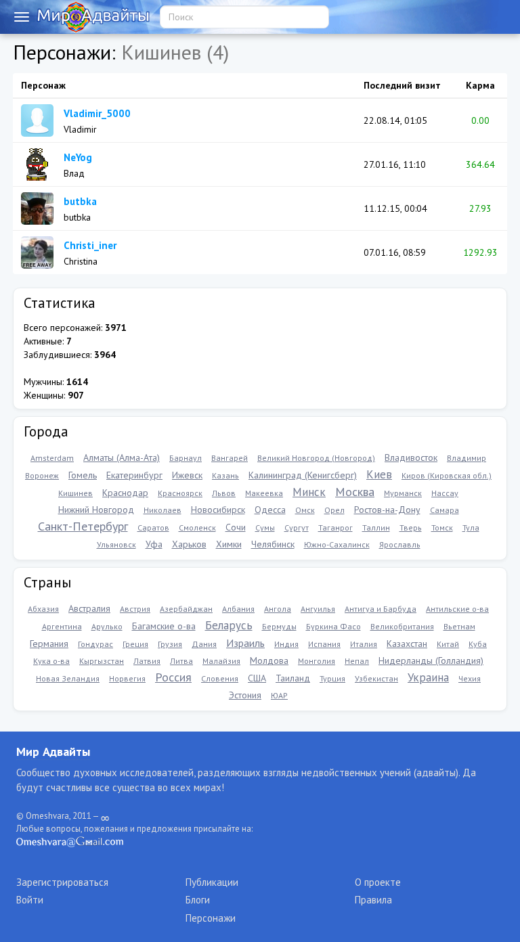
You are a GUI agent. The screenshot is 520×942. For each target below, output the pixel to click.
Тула (470, 527)
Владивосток (411, 457)
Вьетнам (459, 626)
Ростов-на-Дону (387, 509)
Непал (357, 661)
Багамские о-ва (164, 626)
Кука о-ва (51, 661)
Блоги (198, 899)
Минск (309, 492)
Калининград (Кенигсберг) (302, 475)
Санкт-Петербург (83, 526)
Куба (478, 644)
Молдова (269, 660)
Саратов (153, 527)
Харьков (189, 544)
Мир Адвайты (53, 751)
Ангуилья (318, 609)
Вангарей (229, 458)
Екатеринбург (134, 475)
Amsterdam (52, 458)
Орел (334, 510)
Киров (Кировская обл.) (447, 475)
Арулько (107, 626)
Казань (225, 475)
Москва (354, 491)
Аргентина (62, 626)
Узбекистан (376, 678)
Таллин (376, 527)
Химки (229, 544)
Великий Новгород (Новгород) (316, 458)
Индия (286, 644)
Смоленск (197, 527)
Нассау (444, 493)
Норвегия (127, 678)
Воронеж (42, 475)
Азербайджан (186, 609)
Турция (332, 678)
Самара (444, 510)
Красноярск (180, 493)
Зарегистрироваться (62, 882)
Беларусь (229, 625)
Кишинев (75, 493)
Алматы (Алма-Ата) (121, 457)
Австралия (89, 608)
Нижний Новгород (96, 509)
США (257, 678)
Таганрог (335, 527)
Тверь (410, 527)
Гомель (82, 475)
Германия (49, 643)
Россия (173, 677)
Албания (238, 609)
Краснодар (125, 493)
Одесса (270, 509)
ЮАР (279, 695)
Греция (135, 644)
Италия (363, 644)
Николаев (162, 510)
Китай (448, 644)
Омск (305, 510)
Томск (442, 527)
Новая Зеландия (68, 678)
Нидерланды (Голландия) (430, 660)
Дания (204, 644)
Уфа (154, 544)
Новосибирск (218, 509)
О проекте (378, 882)
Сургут (296, 527)
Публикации (212, 882)
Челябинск (273, 544)
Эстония (245, 695)
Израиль (245, 643)
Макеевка (264, 493)
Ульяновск (116, 544)
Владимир (466, 458)
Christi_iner (90, 245)
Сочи (235, 527)
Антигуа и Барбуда (380, 609)
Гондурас (95, 644)
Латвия (146, 661)
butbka (80, 201)
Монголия (316, 661)
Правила (373, 899)
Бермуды (279, 626)
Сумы (265, 527)
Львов (224, 493)
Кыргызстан (101, 661)
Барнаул (185, 458)
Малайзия (221, 661)
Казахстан (407, 643)
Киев (379, 474)
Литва (181, 661)
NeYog (78, 157)
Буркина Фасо (333, 626)
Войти (29, 899)
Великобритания (402, 626)
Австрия (135, 609)
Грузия (170, 644)
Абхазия (43, 609)
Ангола (277, 609)
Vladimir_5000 (97, 113)
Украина (428, 677)
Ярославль (399, 544)
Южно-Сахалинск (337, 544)
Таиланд (293, 678)
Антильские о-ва (457, 609)
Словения (219, 678)
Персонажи (211, 918)
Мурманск (403, 493)
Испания (324, 644)
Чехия (469, 678)
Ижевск (187, 475)
